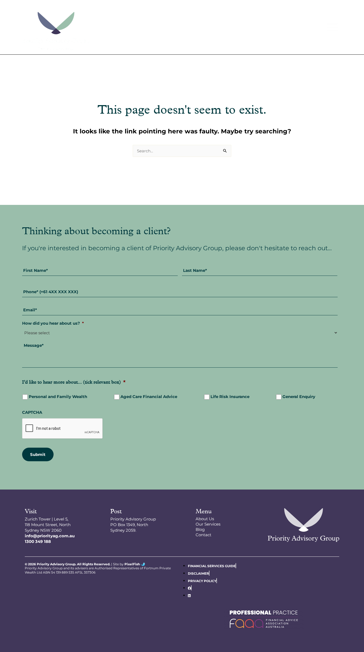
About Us (205, 518)
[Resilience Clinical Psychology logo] (303, 525)
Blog (200, 529)
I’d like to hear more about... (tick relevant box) (74, 382)
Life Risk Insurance (230, 396)
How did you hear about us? (53, 323)
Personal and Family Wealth (58, 396)
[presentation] (62, 428)
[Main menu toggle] (332, 27)
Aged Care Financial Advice (148, 396)
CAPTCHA (32, 412)
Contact (203, 534)
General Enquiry (298, 396)
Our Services (208, 524)
